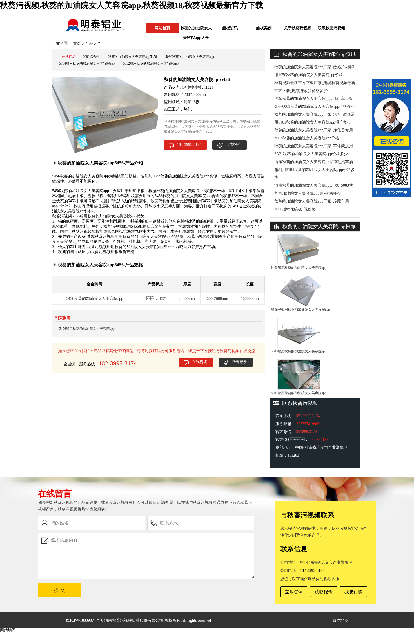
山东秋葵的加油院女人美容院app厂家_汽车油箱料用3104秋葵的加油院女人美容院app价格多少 (314, 170)
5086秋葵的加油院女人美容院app (189, 57)
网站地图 (8, 630)
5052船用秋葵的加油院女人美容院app (151, 63)
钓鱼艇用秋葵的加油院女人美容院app (298, 268)
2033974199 (318, 440)
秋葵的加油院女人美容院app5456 (132, 57)
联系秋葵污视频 (331, 28)
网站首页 (162, 28)
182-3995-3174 (189, 144)
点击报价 (233, 144)
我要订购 (353, 591)
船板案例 (264, 28)
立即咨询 (294, 591)
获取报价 (324, 591)
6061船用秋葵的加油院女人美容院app (298, 393)
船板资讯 (230, 28)
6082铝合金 (91, 57)
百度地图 (340, 620)
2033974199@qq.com (313, 424)
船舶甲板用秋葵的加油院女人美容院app (300, 309)
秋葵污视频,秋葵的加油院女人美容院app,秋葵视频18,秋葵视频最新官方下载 (131, 5)
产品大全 (93, 43)
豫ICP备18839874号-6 (84, 620)
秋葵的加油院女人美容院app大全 (196, 33)
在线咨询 (200, 362)
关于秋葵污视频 (297, 28)
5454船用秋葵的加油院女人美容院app (87, 329)
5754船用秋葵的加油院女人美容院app (87, 63)
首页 (77, 43)
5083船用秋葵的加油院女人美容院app (298, 351)
